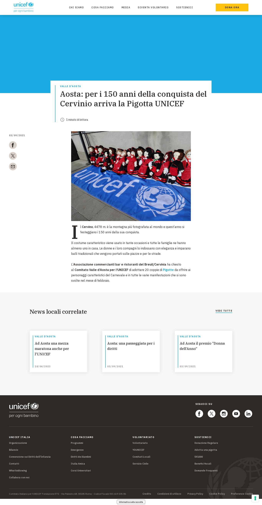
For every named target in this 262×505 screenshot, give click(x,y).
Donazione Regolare (206, 442)
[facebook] (13, 145)
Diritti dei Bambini (81, 456)
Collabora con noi (19, 477)
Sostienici (184, 7)
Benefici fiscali (202, 463)
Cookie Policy (217, 494)
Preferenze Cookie (242, 494)
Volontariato (140, 442)
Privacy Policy (195, 494)
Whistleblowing (18, 470)
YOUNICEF (138, 449)
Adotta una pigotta (205, 449)
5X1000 (198, 456)
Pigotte (168, 269)
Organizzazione (18, 442)
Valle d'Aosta (70, 86)
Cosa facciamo (102, 7)
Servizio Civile (140, 463)
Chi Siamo (76, 7)
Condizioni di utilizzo (169, 494)
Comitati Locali (141, 456)
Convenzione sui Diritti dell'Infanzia (30, 456)
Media (126, 7)
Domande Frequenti (206, 470)
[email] (13, 167)
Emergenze (77, 449)
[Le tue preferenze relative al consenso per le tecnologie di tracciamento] (255, 498)
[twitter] (13, 156)
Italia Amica (78, 463)
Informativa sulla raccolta (131, 502)
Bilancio (13, 449)
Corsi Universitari (81, 470)
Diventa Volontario (153, 7)
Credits (147, 494)
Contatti (14, 463)
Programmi (77, 442)
